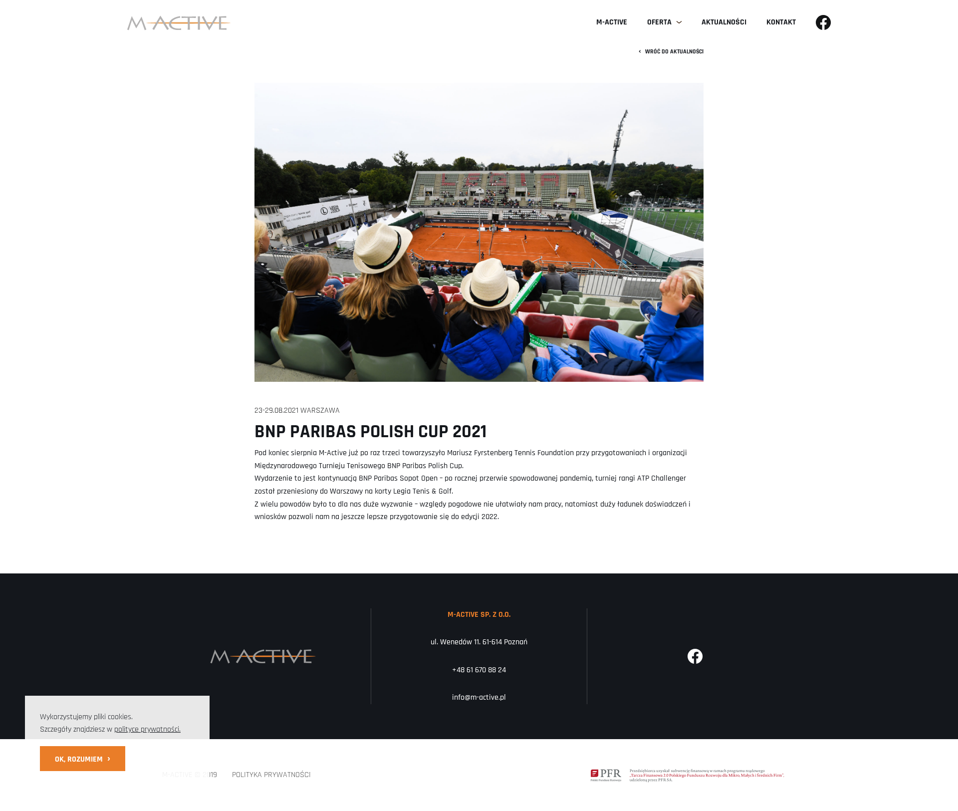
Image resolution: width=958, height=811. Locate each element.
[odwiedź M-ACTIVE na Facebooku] (823, 22)
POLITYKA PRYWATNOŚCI (271, 775)
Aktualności (724, 22)
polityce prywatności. (147, 729)
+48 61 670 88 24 (479, 670)
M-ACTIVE (611, 22)
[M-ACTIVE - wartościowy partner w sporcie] (179, 22)
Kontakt (781, 22)
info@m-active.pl (479, 697)
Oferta (659, 22)
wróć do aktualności (671, 51)
